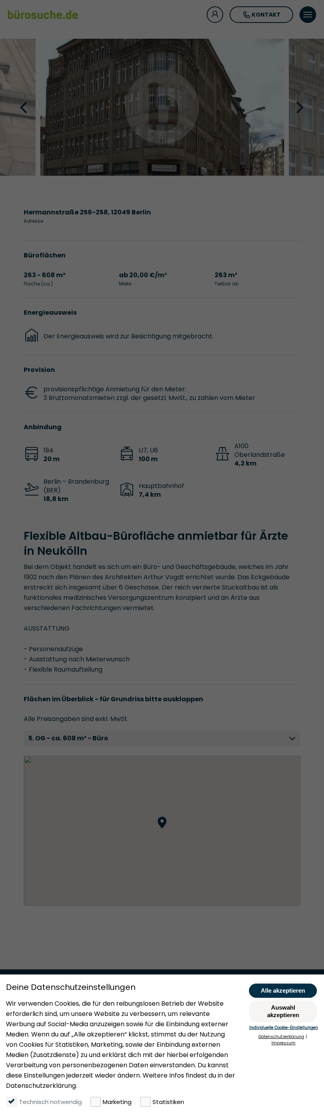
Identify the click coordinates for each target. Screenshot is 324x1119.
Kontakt (266, 15)
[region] (162, 831)
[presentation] (24, 107)
